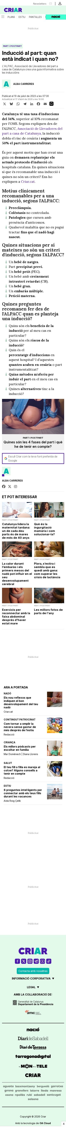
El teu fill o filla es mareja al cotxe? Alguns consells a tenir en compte (22, 770)
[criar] (33, 1075)
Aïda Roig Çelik (12, 800)
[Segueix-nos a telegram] (36, 961)
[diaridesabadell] (33, 1039)
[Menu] (2, 17)
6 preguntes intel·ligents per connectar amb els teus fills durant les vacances (23, 793)
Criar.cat (8, 711)
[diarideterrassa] (33, 1048)
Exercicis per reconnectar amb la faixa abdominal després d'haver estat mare (16, 616)
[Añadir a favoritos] (51, 104)
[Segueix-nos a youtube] (42, 961)
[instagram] (15, 487)
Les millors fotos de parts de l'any (48, 611)
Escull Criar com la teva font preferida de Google (32, 458)
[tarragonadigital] (33, 1057)
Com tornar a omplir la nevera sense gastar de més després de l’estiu (20, 727)
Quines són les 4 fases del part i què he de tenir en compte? (33, 444)
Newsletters (39, 3)
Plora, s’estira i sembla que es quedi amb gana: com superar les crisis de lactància (47, 570)
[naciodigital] (33, 1030)
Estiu (22, 17)
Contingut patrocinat (20, 719)
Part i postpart (12, 46)
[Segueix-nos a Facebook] (17, 961)
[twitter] (9, 487)
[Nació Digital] (17, 10)
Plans (11, 17)
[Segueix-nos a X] (23, 961)
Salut (8, 762)
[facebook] (3, 487)
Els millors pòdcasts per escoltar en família (20, 748)
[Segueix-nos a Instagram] (29, 961)
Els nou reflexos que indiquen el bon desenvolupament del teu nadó (21, 702)
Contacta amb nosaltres (33, 971)
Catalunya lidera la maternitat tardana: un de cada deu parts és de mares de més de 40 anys (16, 530)
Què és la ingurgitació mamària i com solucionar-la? (44, 529)
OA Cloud (45, 1123)
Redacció (9, 734)
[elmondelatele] (33, 1066)
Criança (9, 742)
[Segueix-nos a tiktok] (48, 961)
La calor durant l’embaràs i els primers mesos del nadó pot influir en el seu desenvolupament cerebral (17, 574)
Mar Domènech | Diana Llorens (21, 754)
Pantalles (35, 17)
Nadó (7, 693)
